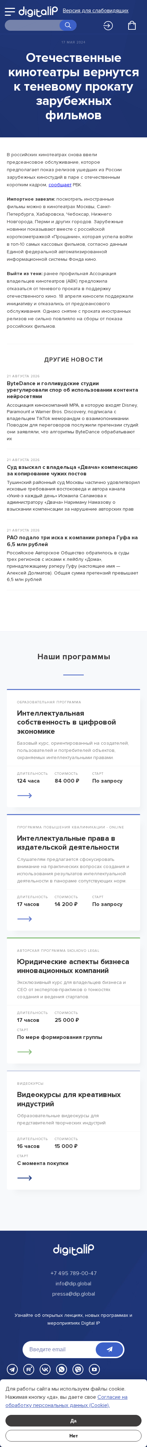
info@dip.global (73, 1283)
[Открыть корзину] (132, 25)
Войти (110, 26)
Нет (73, 1435)
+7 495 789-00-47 (74, 1273)
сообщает (60, 185)
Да (73, 1420)
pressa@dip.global (73, 1293)
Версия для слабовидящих (96, 11)
